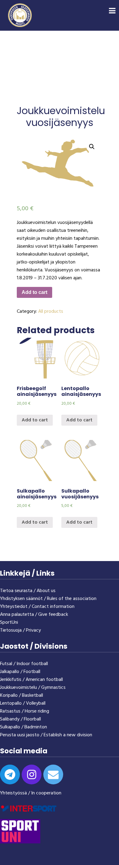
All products (50, 312)
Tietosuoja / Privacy (20, 630)
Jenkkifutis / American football (31, 680)
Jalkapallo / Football (20, 672)
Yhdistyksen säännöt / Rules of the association (48, 599)
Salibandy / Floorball (20, 719)
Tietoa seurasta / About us (28, 591)
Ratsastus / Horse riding (24, 711)
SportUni (9, 622)
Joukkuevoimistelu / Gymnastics (33, 688)
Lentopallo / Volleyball (22, 703)
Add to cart (34, 292)
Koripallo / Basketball (21, 695)
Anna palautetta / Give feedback (34, 615)
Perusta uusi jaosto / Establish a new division (46, 735)
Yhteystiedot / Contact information (37, 607)
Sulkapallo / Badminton (23, 727)
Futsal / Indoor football (24, 664)
